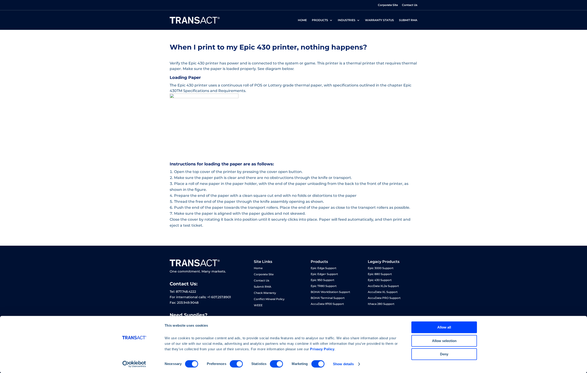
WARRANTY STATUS (379, 20)
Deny (444, 354)
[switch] (236, 363)
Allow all (444, 327)
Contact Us (409, 5)
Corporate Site (388, 5)
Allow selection (444, 341)
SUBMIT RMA (408, 20)
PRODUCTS (320, 20)
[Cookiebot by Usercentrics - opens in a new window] (134, 364)
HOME (302, 20)
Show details (343, 364)
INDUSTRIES (346, 20)
